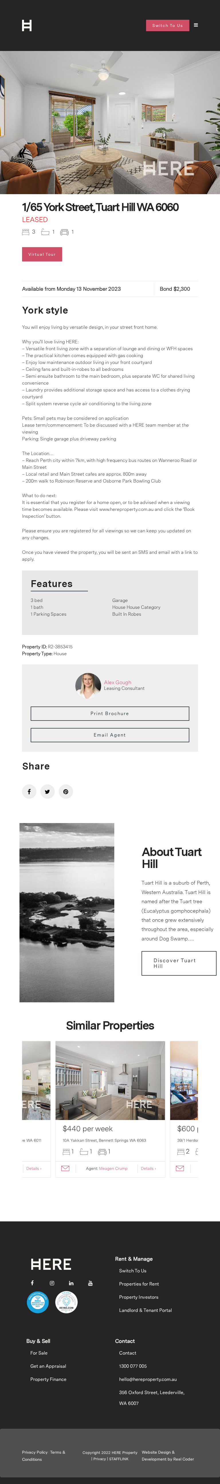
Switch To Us (132, 1271)
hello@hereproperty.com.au (148, 1379)
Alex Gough (117, 682)
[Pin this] (66, 791)
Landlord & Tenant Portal (145, 1310)
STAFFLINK (119, 1459)
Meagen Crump (113, 1168)
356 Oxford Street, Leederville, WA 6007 (151, 1398)
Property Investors (138, 1297)
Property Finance (48, 1379)
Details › (34, 1168)
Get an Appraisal (48, 1366)
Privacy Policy (35, 1452)
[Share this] (29, 791)
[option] (110, 124)
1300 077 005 (133, 1366)
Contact (127, 1353)
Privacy (99, 1459)
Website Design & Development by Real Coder (168, 1455)
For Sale (39, 1353)
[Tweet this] (47, 791)
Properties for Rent (139, 1284)
